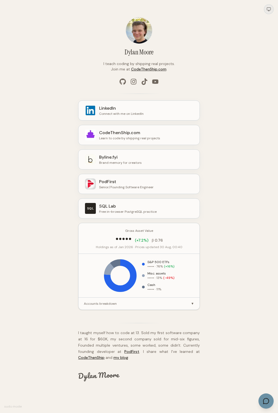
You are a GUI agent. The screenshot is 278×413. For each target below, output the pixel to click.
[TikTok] (144, 81)
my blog (120, 357)
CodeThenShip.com (148, 69)
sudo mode (13, 406)
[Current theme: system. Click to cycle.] (269, 9)
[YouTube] (155, 81)
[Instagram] (133, 81)
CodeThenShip (91, 357)
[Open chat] (266, 401)
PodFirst (131, 351)
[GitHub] (122, 81)
